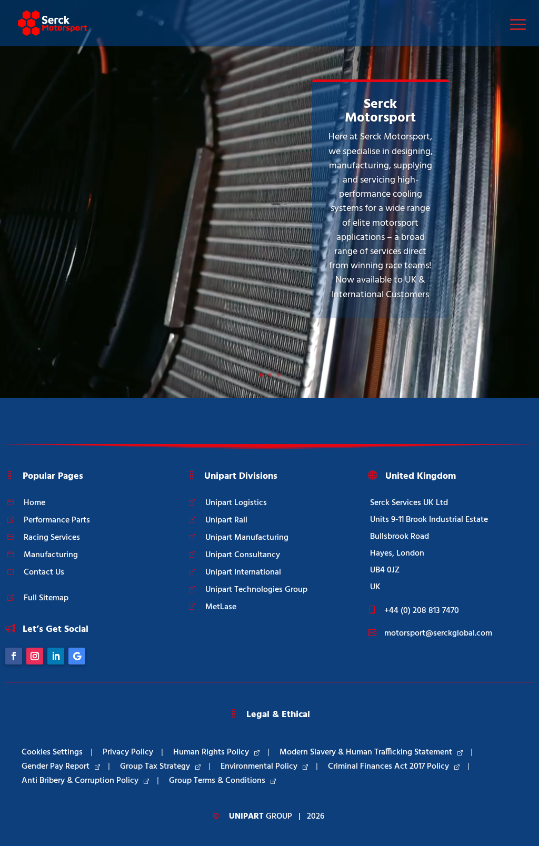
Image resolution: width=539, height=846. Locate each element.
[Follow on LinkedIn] (55, 656)
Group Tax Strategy (155, 766)
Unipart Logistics (236, 503)
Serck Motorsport (380, 111)
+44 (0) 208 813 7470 (421, 611)
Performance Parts (57, 520)
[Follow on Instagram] (34, 656)
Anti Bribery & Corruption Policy (80, 781)
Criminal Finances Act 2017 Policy (388, 766)
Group (260, 816)
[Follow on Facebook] (13, 656)
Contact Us (44, 572)
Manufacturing (51, 555)
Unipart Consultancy (242, 555)
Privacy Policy (128, 752)
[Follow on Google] (76, 656)
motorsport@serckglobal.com (438, 633)
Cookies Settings (52, 752)
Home (34, 503)
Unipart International (243, 572)
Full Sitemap (46, 598)
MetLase (220, 607)
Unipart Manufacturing (246, 538)
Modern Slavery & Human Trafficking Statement (366, 752)
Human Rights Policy (211, 752)
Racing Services (52, 538)
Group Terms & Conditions (217, 781)
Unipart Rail (226, 520)
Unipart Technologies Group (256, 590)
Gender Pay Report (55, 766)
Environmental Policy (259, 766)
